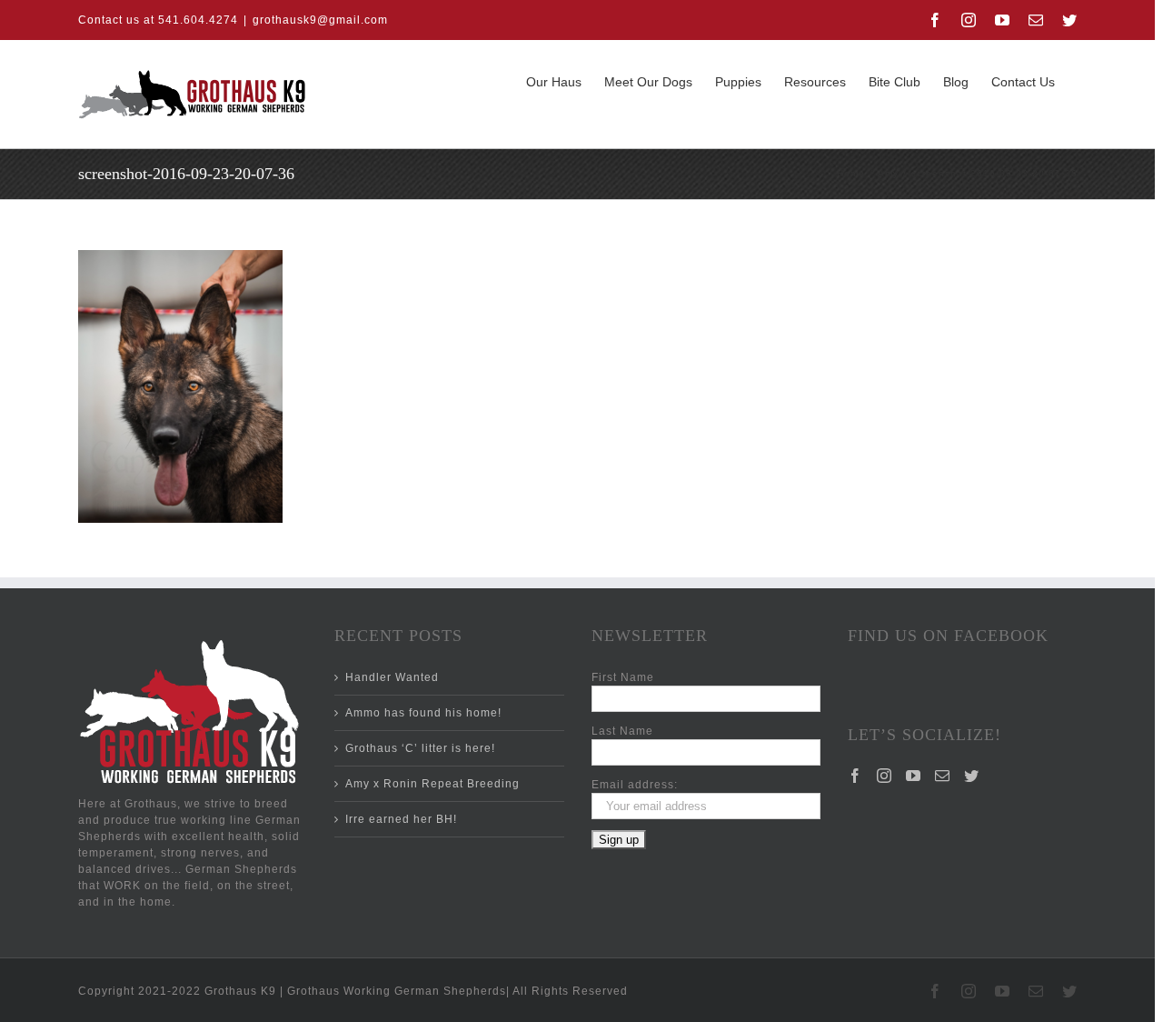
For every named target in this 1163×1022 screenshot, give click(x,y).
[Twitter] (971, 775)
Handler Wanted (392, 677)
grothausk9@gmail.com (320, 20)
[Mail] (942, 775)
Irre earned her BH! (401, 819)
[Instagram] (884, 775)
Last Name (622, 731)
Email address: (634, 784)
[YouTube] (913, 775)
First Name (622, 677)
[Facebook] (855, 775)
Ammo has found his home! (423, 712)
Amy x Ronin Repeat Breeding (432, 783)
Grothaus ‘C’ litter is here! (420, 748)
